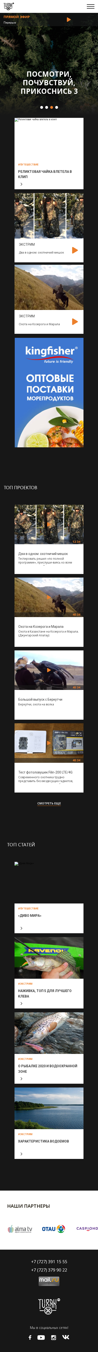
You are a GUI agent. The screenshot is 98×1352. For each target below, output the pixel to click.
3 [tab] (51, 107)
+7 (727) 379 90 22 (49, 1270)
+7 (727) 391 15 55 (49, 1261)
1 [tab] (41, 107)
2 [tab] (46, 107)
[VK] (65, 1337)
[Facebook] (30, 1337)
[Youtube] (41, 1337)
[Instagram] (53, 1337)
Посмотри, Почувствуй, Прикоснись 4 (52, 82)
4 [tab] (56, 107)
